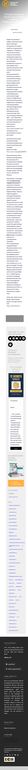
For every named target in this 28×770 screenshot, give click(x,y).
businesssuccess (13, 535)
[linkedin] (17, 754)
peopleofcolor (13, 596)
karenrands (19, 586)
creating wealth (13, 552)
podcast (11, 600)
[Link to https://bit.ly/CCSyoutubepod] (17, 338)
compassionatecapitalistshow (16, 549)
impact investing (19, 579)
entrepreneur (12, 569)
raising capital (12, 603)
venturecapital (12, 623)
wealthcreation (13, 627)
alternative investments (14, 505)
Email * (13, 407)
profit (17, 600)
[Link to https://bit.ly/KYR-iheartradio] (23, 338)
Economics (12, 566)
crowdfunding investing (14, 562)
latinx (19, 589)
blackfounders (13, 522)
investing (19, 583)
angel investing (13, 512)
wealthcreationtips (13, 630)
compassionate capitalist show (16, 546)
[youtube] (15, 754)
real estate (12, 606)
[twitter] (7, 754)
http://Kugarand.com (13, 263)
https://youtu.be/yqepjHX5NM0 (16, 151)
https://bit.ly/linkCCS (13, 306)
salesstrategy (12, 613)
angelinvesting (12, 508)
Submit (16, 448)
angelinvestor (12, 515)
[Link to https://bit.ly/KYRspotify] (13, 338)
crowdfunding (12, 559)
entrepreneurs (12, 573)
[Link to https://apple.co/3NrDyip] (10, 338)
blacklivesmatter (13, 525)
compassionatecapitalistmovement (17, 542)
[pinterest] (12, 754)
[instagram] (10, 754)
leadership (11, 593)
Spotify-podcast (17, 32)
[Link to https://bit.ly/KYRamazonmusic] (20, 338)
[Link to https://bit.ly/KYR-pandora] (10, 344)
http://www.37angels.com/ (15, 128)
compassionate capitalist (15, 539)
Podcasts (11, 493)
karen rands (12, 589)
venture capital (13, 620)
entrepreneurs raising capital (15, 576)
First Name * (14, 400)
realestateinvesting (13, 610)
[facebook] (4, 754)
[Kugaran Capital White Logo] (10, 1)
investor (11, 586)
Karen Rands (14, 29)
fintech (11, 579)
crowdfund (12, 556)
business (11, 532)
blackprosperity (13, 529)
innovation (12, 583)
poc (20, 596)
